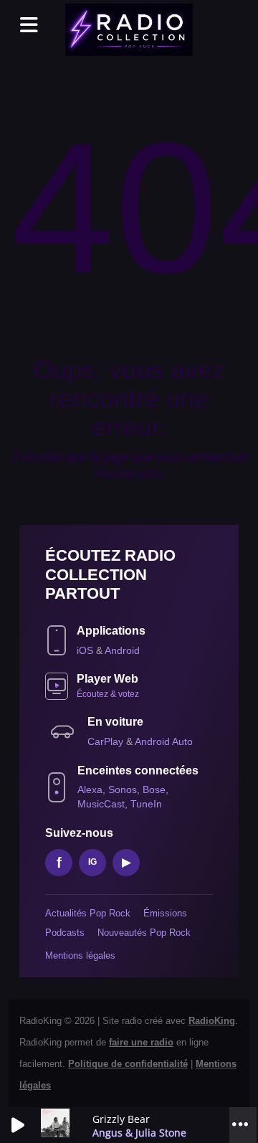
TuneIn (146, 804)
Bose (154, 789)
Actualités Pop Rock (87, 913)
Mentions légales (80, 955)
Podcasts (65, 932)
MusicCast (101, 804)
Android (122, 650)
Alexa (89, 789)
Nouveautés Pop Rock (144, 932)
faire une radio (141, 1042)
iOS (86, 650)
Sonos (122, 789)
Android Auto (164, 741)
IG (92, 862)
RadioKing (211, 1020)
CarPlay (106, 741)
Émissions (165, 913)
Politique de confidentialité (128, 1063)
